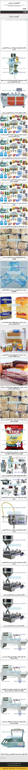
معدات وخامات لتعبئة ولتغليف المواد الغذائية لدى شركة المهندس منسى (14, 323)
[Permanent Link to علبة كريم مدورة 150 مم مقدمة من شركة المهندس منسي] (14, 193)
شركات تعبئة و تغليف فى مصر (14, 459)
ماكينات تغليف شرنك (14, 631)
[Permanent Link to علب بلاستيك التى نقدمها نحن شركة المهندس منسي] (14, 216)
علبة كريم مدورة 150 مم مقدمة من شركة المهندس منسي (14, 203)
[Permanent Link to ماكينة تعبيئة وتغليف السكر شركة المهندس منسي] (14, 465)
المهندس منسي (14, 3)
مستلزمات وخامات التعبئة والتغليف (14, 118)
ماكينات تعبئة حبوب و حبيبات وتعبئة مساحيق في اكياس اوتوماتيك (14, 55)
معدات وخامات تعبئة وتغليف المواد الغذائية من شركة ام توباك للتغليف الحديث (14, 387)
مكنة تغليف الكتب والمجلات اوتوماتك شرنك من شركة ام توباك (14, 657)
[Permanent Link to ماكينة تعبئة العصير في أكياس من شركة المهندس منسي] (14, 514)
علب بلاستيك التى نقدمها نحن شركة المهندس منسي (14, 226)
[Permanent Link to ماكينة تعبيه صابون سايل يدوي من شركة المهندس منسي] (14, 547)
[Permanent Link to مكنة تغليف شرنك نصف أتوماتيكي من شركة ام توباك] (14, 739)
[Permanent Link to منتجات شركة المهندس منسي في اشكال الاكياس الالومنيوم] (14, 275)
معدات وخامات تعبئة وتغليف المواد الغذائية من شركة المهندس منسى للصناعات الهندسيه (14, 452)
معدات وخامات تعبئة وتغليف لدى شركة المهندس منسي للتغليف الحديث (14, 355)
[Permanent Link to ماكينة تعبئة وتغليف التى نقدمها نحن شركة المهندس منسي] (14, 487)
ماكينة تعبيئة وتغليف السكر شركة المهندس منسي (14, 475)
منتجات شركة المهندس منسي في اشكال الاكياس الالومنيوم (14, 290)
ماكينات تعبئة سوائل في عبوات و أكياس (14, 504)
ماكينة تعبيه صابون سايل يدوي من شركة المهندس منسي (14, 562)
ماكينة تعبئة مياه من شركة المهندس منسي (14, 625)
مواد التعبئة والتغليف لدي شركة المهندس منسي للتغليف (14, 258)
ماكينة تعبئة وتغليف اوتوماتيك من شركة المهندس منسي (14, 48)
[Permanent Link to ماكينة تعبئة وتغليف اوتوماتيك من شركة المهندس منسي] (14, 32)
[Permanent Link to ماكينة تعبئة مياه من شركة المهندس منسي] (14, 610)
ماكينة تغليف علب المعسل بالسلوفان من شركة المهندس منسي (14, 722)
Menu (24, 8)
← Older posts (3, 758)
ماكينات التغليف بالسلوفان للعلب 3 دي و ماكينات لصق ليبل (14, 87)
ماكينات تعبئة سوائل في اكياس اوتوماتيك (14, 22)
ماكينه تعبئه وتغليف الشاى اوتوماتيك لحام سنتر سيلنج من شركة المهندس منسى (14, 80)
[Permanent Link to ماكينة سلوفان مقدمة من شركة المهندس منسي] (14, 97)
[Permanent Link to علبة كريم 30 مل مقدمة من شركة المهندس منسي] (14, 147)
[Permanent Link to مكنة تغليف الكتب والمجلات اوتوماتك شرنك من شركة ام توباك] (14, 641)
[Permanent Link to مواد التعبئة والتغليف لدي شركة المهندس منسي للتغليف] (14, 242)
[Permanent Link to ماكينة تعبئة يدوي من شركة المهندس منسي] (14, 579)
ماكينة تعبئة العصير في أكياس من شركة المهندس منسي (14, 530)
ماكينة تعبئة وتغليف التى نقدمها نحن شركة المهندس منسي (14, 498)
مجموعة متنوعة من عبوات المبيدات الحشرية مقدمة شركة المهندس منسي (14, 135)
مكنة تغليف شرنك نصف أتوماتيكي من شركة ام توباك (14, 754)
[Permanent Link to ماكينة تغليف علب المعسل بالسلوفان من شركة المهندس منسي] (14, 706)
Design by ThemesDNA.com (14, 765)
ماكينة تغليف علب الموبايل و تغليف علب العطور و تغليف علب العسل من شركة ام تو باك (14, 689)
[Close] (26, 768)
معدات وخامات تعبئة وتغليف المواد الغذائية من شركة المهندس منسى (14, 420)
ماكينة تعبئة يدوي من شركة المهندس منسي (14, 594)
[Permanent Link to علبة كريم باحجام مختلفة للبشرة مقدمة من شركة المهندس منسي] (14, 169)
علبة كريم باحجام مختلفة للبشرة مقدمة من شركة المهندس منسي (14, 180)
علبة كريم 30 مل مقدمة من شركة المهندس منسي (14, 158)
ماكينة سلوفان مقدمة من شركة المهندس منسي (14, 112)
